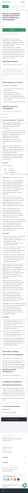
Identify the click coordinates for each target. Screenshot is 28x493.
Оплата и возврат (14, 467)
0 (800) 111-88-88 (7, 448)
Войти (23, 2)
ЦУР (15, 469)
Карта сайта (5, 467)
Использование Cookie (7, 471)
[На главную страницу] (6, 2)
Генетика (14, 435)
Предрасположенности (7, 437)
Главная (4, 435)
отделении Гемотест (16, 64)
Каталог (5, 6)
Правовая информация (7, 469)
